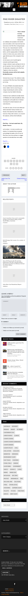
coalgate (16, 451)
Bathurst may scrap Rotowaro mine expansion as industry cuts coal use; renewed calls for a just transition (15, 351)
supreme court (16, 487)
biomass (6, 429)
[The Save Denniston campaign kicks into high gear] (5, 373)
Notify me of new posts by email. (11, 330)
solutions (17, 481)
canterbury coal (9, 432)
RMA (21, 478)
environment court (10, 457)
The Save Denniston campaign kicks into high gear (15, 373)
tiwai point (21, 490)
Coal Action (7, 451)
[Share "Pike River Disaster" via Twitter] (8, 160)
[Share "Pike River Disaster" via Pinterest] (17, 160)
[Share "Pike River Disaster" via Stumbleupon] (11, 163)
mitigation (7, 475)
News (14, 345)
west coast (13, 494)
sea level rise (8, 481)
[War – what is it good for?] (5, 367)
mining (15, 377)
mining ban (13, 472)
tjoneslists (11, 22)
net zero (14, 475)
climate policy (16, 367)
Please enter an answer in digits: (9, 318)
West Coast (9, 378)
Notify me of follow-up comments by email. (13, 327)
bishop (13, 429)
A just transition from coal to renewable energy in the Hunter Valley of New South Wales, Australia (13, 219)
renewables (14, 478)
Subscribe (5, 572)
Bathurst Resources (19, 375)
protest (6, 478)
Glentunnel (7, 466)
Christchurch (8, 435)
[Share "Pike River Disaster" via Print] (17, 163)
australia (7, 426)
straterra (7, 487)
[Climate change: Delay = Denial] (5, 361)
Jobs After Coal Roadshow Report (12, 284)
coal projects (12, 376)
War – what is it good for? (13, 366)
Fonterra (15, 460)
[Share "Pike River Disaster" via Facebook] (5, 160)
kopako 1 (13, 469)
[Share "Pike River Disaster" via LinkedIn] (20, 160)
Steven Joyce (13, 484)
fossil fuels (7, 463)
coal (16, 447)
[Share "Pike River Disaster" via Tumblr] (14, 160)
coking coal (17, 376)
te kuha (13, 490)
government (17, 466)
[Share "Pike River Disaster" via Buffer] (23, 160)
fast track (7, 460)
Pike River (12, 24)
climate (16, 435)
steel (5, 484)
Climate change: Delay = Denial (15, 360)
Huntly (16, 356)
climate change (8, 438)
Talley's (6, 490)
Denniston (22, 376)
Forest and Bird (10, 377)
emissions (15, 454)
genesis (16, 463)
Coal (13, 356)
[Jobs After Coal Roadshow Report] (14, 275)
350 (14, 375)
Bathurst (15, 426)
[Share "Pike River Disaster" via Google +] (11, 160)
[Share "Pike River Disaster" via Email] (14, 163)
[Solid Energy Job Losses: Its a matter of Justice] (14, 231)
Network (19, 377)
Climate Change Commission (12, 441)
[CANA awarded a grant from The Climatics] (5, 344)
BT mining (19, 429)
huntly (6, 469)
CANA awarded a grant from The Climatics (15, 343)
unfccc (6, 494)
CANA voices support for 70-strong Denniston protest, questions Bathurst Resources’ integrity (13, 390)
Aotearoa (15, 355)
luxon (19, 469)
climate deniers (8, 444)
